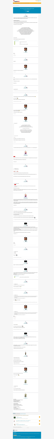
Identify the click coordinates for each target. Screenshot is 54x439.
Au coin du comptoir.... (17, 5)
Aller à (13, 429)
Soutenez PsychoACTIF (19, 435)
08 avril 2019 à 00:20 (26, 271)
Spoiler (14, 156)
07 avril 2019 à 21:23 (26, 166)
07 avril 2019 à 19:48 (26, 95)
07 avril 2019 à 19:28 (26, 69)
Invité (40, 0)
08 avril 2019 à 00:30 (26, 293)
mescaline (31, 147)
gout (22, 27)
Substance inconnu (18, 417)
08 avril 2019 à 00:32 (26, 323)
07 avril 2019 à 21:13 (26, 146)
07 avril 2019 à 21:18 (26, 155)
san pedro (25, 147)
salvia (36, 174)
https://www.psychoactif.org (23, 436)
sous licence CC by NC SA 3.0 (28, 436)
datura (14, 137)
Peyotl (14, 388)
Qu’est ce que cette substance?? (20, 424)
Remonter (14, 413)
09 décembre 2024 (23, 425)
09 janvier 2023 (24, 421)
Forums (14, 5)
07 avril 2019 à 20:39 (26, 121)
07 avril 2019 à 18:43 (26, 60)
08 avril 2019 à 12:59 (26, 356)
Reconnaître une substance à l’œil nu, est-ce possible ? (23, 420)
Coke (14, 243)
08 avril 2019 (24, 418)
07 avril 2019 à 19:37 (26, 76)
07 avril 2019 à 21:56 (26, 198)
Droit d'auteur (15, 436)
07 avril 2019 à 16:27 (26, 52)
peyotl (23, 147)
